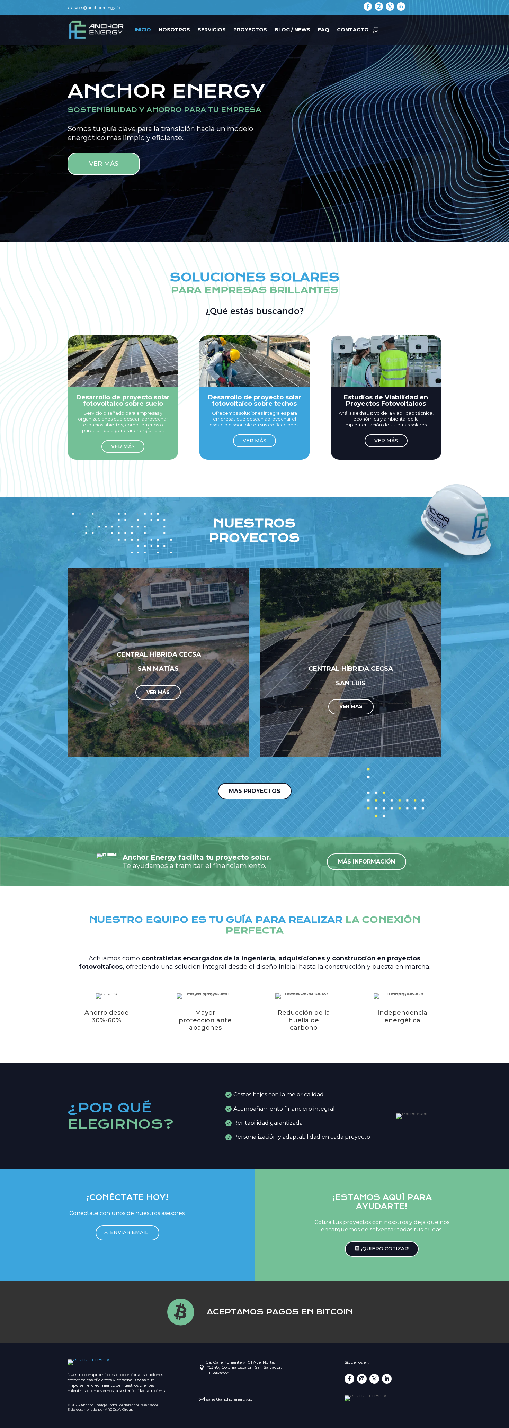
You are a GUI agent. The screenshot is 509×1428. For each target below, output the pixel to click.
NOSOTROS (174, 30)
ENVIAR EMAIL (129, 1232)
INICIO (143, 30)
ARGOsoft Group (119, 1409)
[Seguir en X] (390, 6)
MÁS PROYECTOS (254, 791)
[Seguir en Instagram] (379, 6)
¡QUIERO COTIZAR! (385, 1249)
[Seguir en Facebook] (368, 6)
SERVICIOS (212, 30)
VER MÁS (103, 164)
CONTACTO (353, 30)
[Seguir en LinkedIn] (401, 6)
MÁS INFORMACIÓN (366, 861)
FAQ (323, 30)
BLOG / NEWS (292, 30)
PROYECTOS (250, 30)
